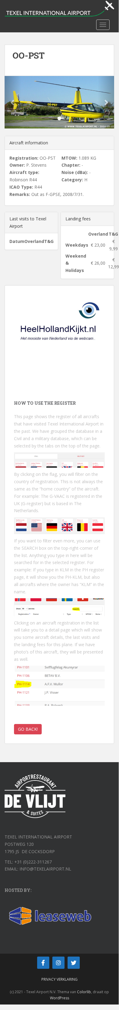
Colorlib (84, 991)
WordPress (59, 998)
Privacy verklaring (59, 979)
